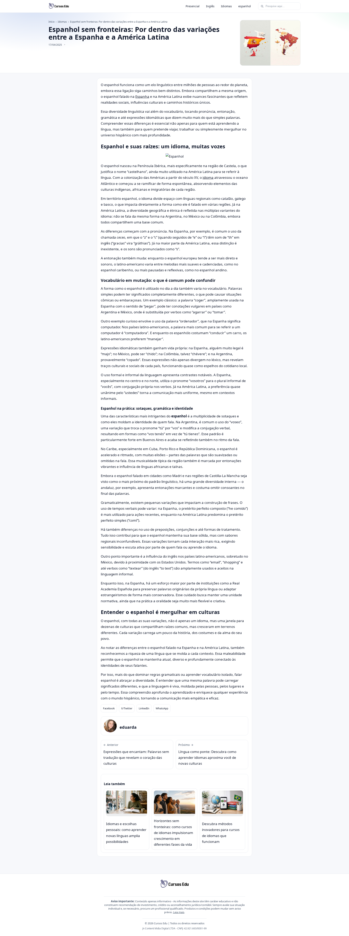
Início (51, 21)
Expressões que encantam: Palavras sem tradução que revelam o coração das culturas (136, 754)
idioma (208, 177)
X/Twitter (126, 708)
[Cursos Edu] (58, 6)
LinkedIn (144, 708)
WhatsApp (162, 708)
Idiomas (226, 6)
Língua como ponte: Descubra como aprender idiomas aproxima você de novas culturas (207, 754)
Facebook (109, 708)
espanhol (244, 6)
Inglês (210, 6)
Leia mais (178, 912)
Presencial (193, 6)
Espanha (142, 96)
